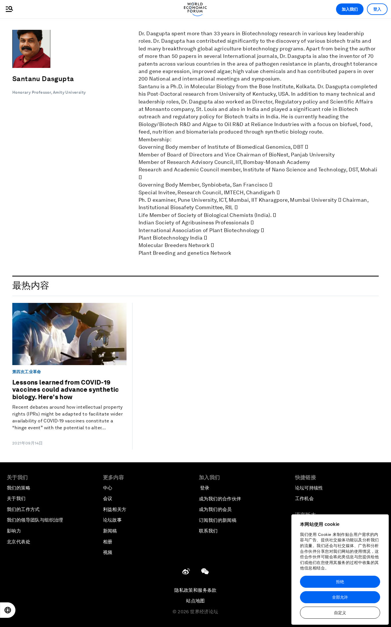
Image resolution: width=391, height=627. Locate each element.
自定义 (340, 612)
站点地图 (195, 601)
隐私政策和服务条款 (195, 590)
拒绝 (340, 581)
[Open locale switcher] (7, 610)
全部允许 (340, 597)
